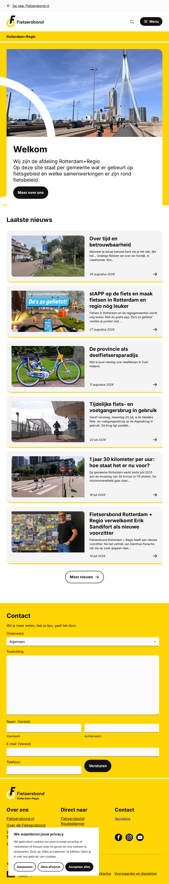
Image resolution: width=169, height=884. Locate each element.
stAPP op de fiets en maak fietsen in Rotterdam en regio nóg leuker (121, 300)
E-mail (19, 744)
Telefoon (13, 762)
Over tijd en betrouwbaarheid (110, 242)
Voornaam (13, 736)
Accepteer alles (79, 867)
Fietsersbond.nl (20, 818)
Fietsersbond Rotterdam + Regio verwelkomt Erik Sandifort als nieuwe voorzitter (120, 523)
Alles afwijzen (51, 867)
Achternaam (92, 736)
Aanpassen (25, 867)
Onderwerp (15, 633)
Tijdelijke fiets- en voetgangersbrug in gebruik (123, 407)
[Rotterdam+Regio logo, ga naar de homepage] (25, 21)
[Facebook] (118, 837)
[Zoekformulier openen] (134, 21)
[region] (53, 851)
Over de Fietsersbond (26, 825)
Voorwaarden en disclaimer (135, 873)
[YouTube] (140, 837)
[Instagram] (129, 837)
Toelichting (15, 651)
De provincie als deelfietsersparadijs (113, 352)
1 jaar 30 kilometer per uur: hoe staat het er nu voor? (122, 462)
